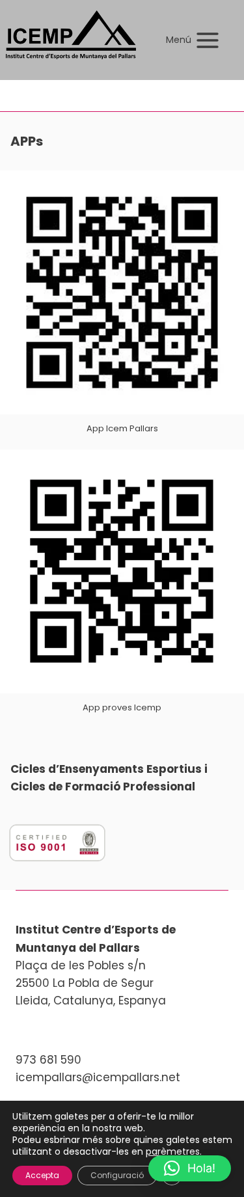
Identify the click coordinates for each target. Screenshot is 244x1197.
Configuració (117, 1175)
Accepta (42, 1175)
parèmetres (173, 1151)
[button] (189, 1168)
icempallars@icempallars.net (98, 1077)
